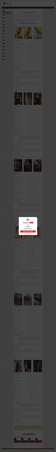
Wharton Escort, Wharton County (8, 14)
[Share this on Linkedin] (33, 434)
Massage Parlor (20, 7)
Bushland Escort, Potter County (9, 52)
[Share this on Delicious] (34, 434)
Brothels (33, 7)
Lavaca (18, 435)
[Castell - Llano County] (4, 24)
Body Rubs (30, 7)
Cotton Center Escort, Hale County (8, 17)
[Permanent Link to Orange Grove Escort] (24, 440)
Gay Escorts (12, 7)
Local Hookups (37, 7)
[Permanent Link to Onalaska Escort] (38, 440)
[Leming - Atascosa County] (4, 37)
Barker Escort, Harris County (8, 26)
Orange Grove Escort (24, 443)
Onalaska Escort (37, 443)
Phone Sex (51, 7)
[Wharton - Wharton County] (4, 15)
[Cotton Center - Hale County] (4, 18)
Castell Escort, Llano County (8, 23)
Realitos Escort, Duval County (8, 55)
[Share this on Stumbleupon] (30, 434)
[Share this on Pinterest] (27, 434)
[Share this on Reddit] (28, 434)
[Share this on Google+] (26, 434)
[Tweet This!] (23, 434)
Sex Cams (44, 7)
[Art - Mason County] (4, 31)
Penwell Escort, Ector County (8, 39)
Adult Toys (48, 7)
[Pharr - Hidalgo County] (4, 47)
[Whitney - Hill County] (4, 50)
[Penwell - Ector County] (4, 40)
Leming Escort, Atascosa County (8, 36)
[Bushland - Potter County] (4, 53)
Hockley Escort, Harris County (9, 20)
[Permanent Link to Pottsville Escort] (17, 440)
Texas (16, 9)
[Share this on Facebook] (24, 434)
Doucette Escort (30, 443)
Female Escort (4, 7)
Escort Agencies (25, 7)
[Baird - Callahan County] (4, 34)
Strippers (41, 7)
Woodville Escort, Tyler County (9, 42)
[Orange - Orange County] (4, 59)
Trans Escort (16, 7)
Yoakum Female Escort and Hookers (28, 12)
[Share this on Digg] (31, 434)
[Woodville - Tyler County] (4, 43)
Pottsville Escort (16, 443)
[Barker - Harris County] (4, 27)
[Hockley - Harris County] (4, 21)
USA (14, 9)
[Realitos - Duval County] (4, 56)
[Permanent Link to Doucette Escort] (31, 440)
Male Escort (8, 7)
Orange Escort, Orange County (9, 58)
